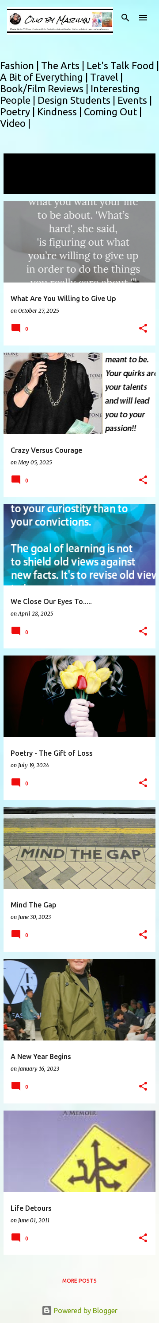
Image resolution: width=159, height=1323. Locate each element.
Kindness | (60, 111)
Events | (134, 100)
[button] (143, 329)
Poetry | (18, 111)
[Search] (125, 17)
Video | (15, 123)
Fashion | (20, 65)
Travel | (106, 76)
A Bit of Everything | (45, 76)
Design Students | (77, 100)
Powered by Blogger (84, 1311)
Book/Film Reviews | (45, 88)
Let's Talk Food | (123, 65)
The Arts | (64, 65)
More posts (79, 1281)
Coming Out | (113, 111)
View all (22, 185)
